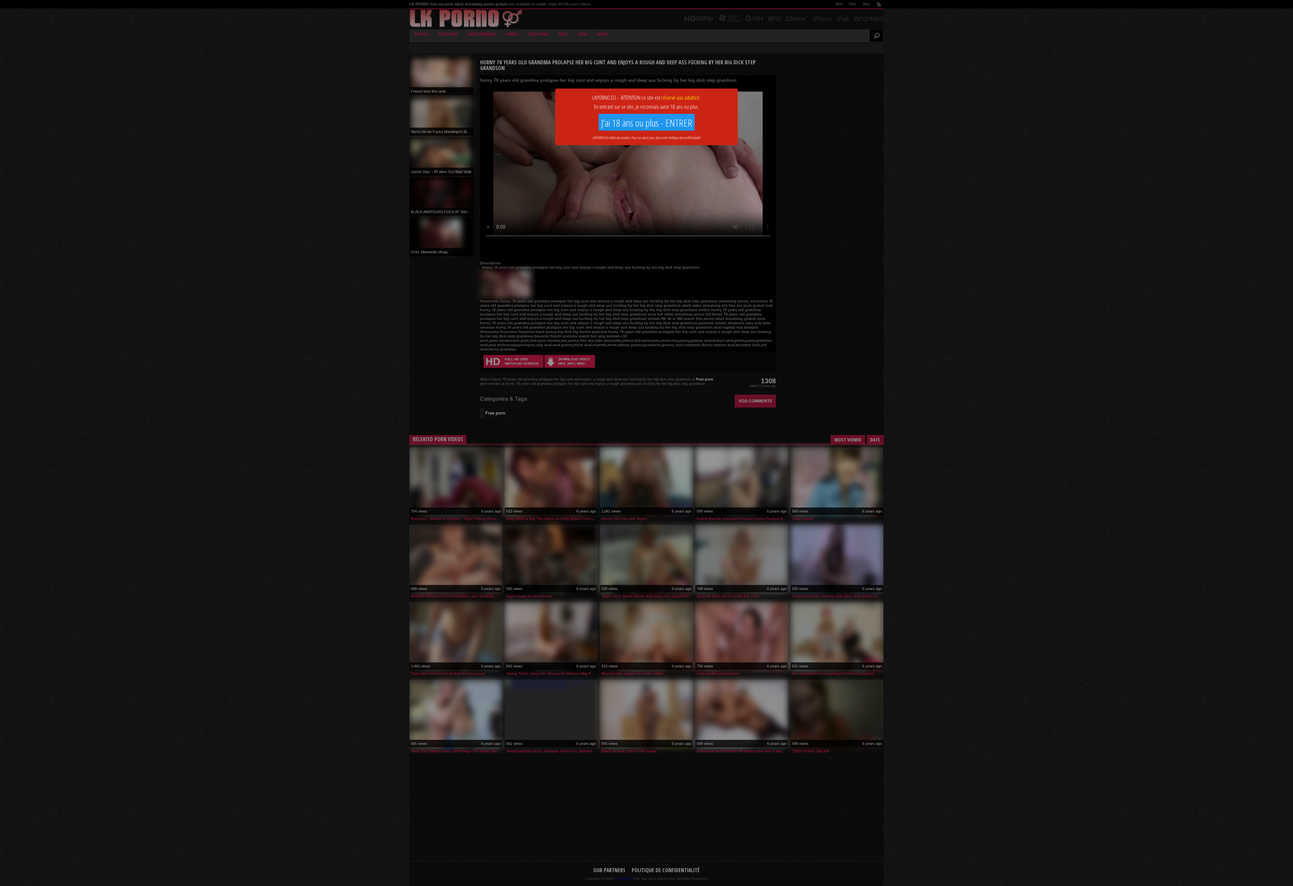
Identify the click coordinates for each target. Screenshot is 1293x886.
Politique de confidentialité (684, 137)
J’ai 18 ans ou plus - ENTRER (646, 123)
